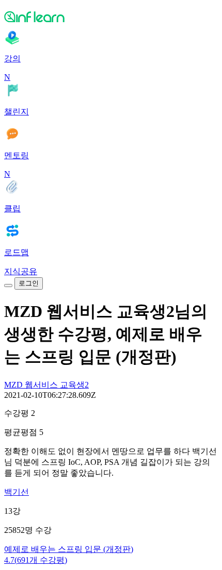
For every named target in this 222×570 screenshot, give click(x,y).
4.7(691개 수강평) (35, 560)
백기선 (16, 492)
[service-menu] (8, 285)
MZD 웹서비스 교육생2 (46, 384)
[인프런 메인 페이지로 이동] (111, 16)
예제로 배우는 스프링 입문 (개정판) (68, 549)
